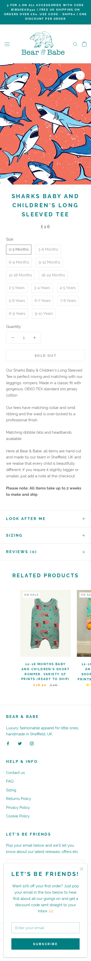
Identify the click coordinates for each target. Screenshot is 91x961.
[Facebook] (8, 743)
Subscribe (45, 944)
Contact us (15, 772)
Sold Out (46, 355)
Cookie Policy (18, 816)
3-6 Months (48, 249)
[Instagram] (32, 743)
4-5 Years (68, 287)
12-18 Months (20, 275)
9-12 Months (49, 262)
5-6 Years (17, 300)
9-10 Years (44, 313)
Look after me (26, 518)
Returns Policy (18, 798)
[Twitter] (20, 743)
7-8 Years (68, 300)
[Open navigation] (7, 44)
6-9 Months (19, 262)
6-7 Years (43, 300)
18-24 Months (53, 275)
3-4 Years (42, 287)
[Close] (81, 869)
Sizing (14, 535)
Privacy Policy (18, 807)
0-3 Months (19, 249)
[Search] (75, 44)
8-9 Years (17, 313)
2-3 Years (17, 287)
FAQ (9, 781)
